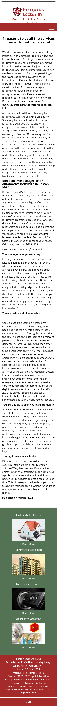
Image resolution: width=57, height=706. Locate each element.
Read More (28, 544)
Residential (18, 679)
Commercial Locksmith (28, 549)
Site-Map (44, 686)
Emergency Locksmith (28, 618)
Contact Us (41, 683)
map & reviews (36, 666)
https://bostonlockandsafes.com (28, 673)
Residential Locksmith (28, 515)
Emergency (16, 683)
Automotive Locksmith (28, 584)
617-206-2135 (31, 669)
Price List (33, 686)
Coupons (28, 683)
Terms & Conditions (17, 686)
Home (7, 679)
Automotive (46, 679)
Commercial (32, 679)
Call (29, 701)
